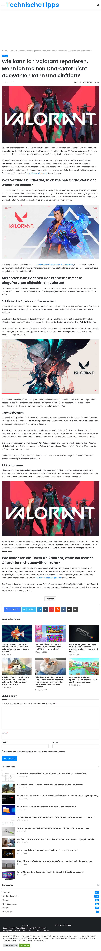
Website (55, 742)
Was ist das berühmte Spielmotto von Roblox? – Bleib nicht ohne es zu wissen (83, 679)
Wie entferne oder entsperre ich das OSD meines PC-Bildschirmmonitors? (50, 872)
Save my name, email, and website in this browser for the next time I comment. (35, 751)
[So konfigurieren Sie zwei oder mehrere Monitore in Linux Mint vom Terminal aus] (8, 831)
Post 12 (31, 931)
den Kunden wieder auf (37, 173)
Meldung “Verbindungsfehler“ (49, 578)
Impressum (59, 925)
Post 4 (24, 928)
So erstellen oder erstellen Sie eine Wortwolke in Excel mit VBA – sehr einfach (51, 774)
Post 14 (46, 931)
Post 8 (4, 931)
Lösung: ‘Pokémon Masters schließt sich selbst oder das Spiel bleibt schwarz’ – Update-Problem (16, 648)
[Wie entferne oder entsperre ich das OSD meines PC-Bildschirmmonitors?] (8, 875)
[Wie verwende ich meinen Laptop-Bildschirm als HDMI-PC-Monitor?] (8, 853)
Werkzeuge (7, 912)
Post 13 (39, 931)
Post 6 (37, 928)
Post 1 (5, 928)
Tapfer (51, 598)
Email (5, 742)
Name (5, 733)
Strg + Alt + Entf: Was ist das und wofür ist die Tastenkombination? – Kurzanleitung (54, 861)
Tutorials (6, 892)
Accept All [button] (25, 945)
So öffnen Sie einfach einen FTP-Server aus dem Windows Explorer (46, 806)
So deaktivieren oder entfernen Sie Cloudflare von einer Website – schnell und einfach (56, 817)
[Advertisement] (50, 30)
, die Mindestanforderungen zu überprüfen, (55, 264)
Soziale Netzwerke (10, 896)
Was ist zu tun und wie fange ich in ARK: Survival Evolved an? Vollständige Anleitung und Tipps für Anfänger (16, 681)
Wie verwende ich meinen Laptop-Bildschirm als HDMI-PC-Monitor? (47, 850)
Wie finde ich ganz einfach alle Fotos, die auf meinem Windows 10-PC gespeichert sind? (56, 839)
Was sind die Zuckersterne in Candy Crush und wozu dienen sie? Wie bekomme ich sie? (49, 646)
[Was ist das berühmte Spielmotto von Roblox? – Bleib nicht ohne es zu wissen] (84, 666)
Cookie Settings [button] (11, 945)
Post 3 (18, 928)
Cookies (68, 925)
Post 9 (10, 931)
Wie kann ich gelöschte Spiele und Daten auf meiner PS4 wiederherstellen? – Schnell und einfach (83, 648)
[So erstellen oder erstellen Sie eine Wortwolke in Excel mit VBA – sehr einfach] (8, 777)
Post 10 (17, 931)
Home (5, 51)
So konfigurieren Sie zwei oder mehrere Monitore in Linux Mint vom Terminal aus (53, 828)
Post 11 (24, 931)
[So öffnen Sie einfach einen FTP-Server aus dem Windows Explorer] (8, 810)
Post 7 (44, 928)
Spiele (12, 51)
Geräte (6, 908)
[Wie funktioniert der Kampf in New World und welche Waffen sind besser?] (8, 788)
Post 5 (31, 928)
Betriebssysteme (10, 904)
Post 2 (11, 928)
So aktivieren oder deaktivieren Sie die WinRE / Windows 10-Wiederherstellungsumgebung (57, 795)
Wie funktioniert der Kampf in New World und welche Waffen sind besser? (50, 784)
